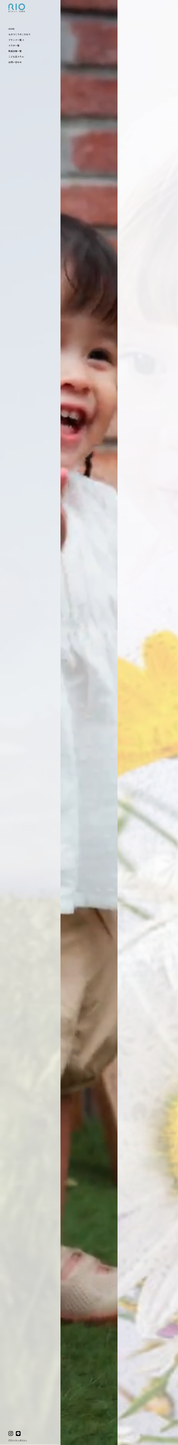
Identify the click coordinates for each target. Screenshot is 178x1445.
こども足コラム (16, 56)
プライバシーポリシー (17, 1440)
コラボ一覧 (13, 45)
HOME (11, 29)
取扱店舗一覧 (15, 51)
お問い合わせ (15, 62)
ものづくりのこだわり (19, 34)
